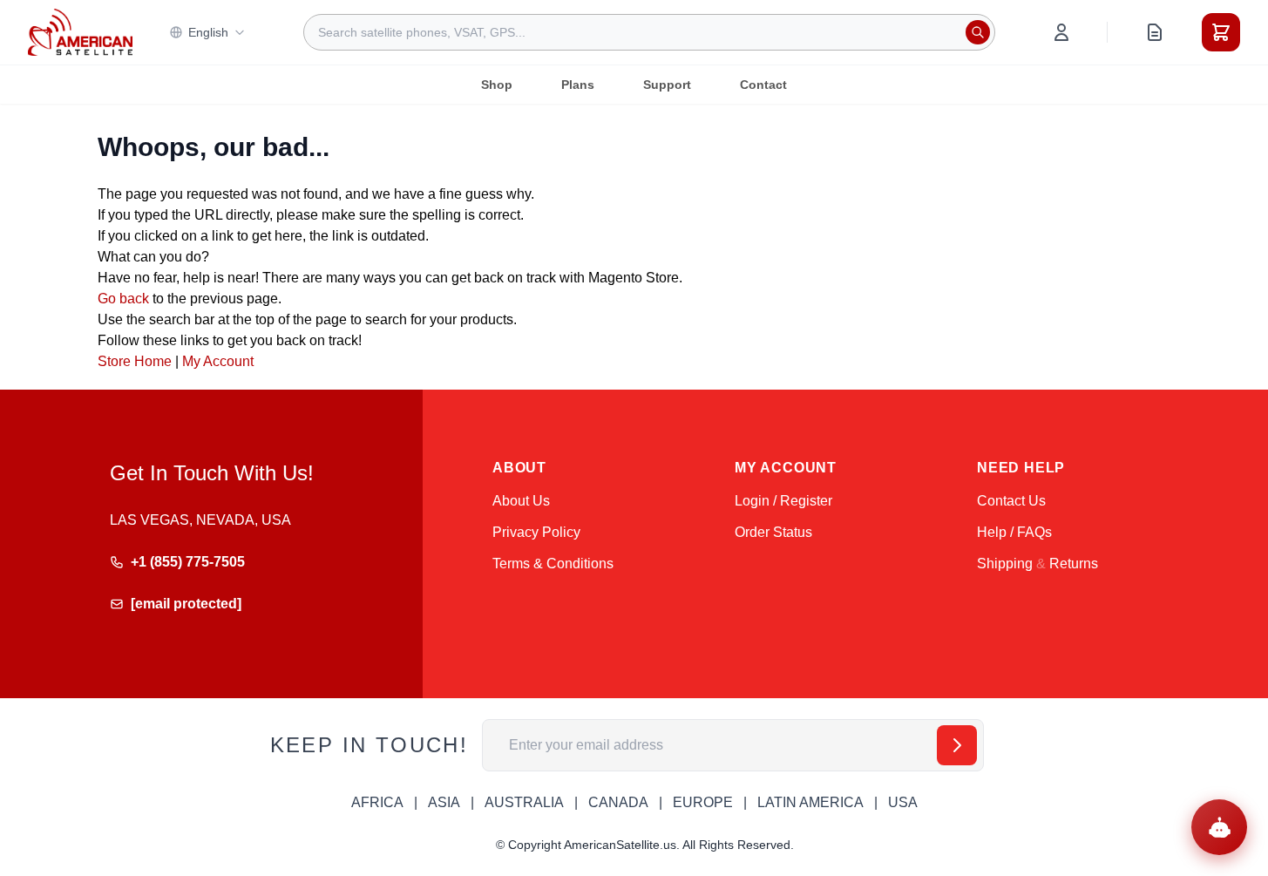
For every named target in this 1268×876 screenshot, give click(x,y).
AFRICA (377, 802)
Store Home (135, 361)
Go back (123, 298)
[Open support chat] (1219, 827)
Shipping (1005, 563)
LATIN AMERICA (810, 802)
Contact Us (1011, 500)
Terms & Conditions (553, 563)
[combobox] (649, 32)
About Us (521, 500)
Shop (496, 85)
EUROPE (703, 802)
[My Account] (1061, 32)
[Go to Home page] (80, 32)
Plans (577, 85)
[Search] (978, 32)
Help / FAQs (1014, 532)
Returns (1073, 563)
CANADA (618, 802)
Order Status (773, 532)
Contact (763, 85)
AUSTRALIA (524, 802)
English (208, 32)
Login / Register (783, 500)
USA (903, 802)
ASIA (444, 802)
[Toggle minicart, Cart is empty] (1221, 32)
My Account (218, 361)
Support (667, 85)
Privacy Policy (536, 532)
